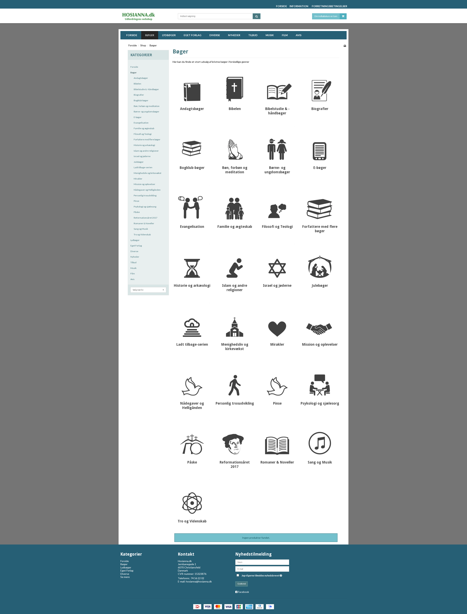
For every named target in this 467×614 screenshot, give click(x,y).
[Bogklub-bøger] (192, 143)
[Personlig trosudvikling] (234, 378)
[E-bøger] (319, 143)
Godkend (242, 584)
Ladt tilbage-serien (143, 167)
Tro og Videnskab (142, 234)
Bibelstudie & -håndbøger (146, 89)
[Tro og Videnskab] (192, 496)
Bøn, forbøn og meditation (146, 106)
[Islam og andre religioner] (234, 260)
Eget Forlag (136, 245)
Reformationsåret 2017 (145, 217)
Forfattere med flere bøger (147, 139)
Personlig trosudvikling (145, 195)
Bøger (133, 72)
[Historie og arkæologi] (192, 260)
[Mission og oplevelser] (319, 319)
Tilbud (133, 262)
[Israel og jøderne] (277, 260)
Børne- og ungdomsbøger (146, 111)
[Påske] (192, 437)
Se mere (125, 576)
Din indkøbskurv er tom (325, 16)
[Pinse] (277, 378)
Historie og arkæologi (144, 145)
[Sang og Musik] (319, 437)
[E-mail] (262, 568)
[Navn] (262, 561)
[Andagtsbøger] (192, 84)
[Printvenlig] (345, 45)
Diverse (134, 251)
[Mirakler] (277, 319)
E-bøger (138, 117)
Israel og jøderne (142, 156)
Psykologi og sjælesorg (145, 206)
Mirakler (138, 178)
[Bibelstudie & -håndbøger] (277, 84)
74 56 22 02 (197, 578)
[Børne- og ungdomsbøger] (277, 143)
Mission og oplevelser (144, 184)
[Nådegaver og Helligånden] (192, 378)
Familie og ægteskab (144, 128)
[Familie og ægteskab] (234, 201)
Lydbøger (135, 240)
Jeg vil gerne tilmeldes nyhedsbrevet (262, 575)
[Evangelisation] (192, 201)
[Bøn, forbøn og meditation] (234, 143)
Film (132, 273)
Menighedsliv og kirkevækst (147, 173)
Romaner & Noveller (144, 223)
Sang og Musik (141, 228)
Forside (134, 66)
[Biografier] (319, 84)
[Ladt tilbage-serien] (192, 319)
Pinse (136, 201)
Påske (137, 212)
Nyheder (134, 256)
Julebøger (139, 162)
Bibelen (137, 83)
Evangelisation (141, 122)
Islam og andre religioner (146, 150)
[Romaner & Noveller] (277, 437)
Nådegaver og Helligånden (147, 189)
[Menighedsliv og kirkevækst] (234, 319)
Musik (133, 268)
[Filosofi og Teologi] (277, 201)
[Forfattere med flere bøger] (319, 201)
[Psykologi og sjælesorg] (319, 378)
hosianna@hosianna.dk (199, 581)
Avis (132, 279)
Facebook (243, 591)
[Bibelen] (234, 84)
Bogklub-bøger (141, 100)
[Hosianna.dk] (145, 16)
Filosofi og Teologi (143, 134)
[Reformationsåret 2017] (234, 437)
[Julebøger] (319, 260)
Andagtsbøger (141, 78)
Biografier (139, 94)
